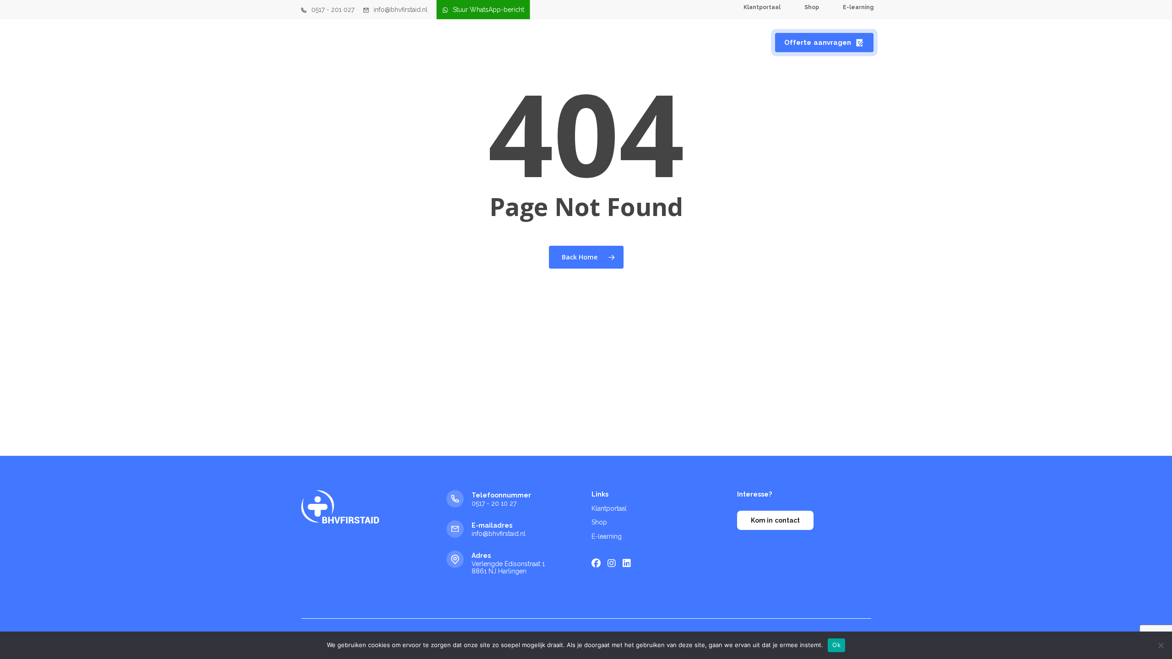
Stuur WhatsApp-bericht (488, 9)
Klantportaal (609, 508)
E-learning (606, 536)
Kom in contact (775, 520)
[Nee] (1160, 645)
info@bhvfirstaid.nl (401, 9)
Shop (599, 522)
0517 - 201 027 (332, 9)
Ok (836, 644)
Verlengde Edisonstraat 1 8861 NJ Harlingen (508, 567)
